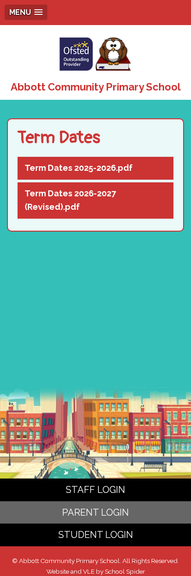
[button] (26, 12)
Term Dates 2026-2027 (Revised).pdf (70, 200)
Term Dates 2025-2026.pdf (79, 168)
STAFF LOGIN (95, 489)
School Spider (125, 571)
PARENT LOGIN (95, 512)
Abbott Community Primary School (96, 87)
